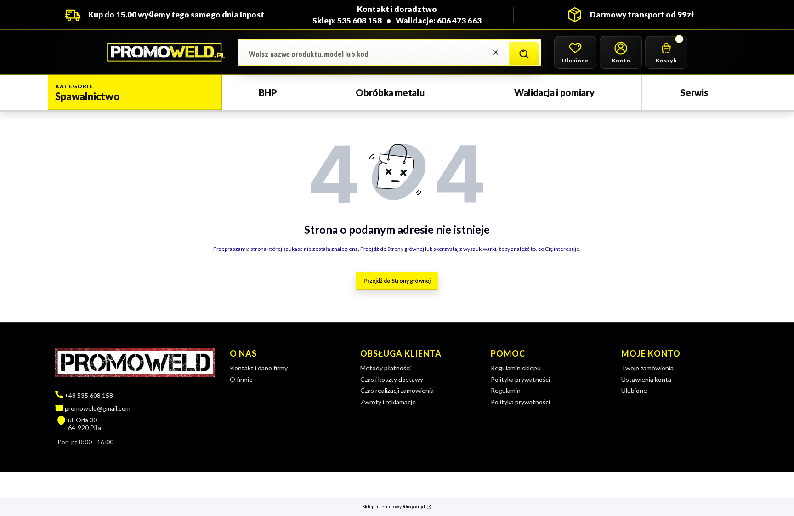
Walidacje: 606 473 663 (439, 20)
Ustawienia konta (646, 379)
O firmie (241, 379)
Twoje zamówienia (647, 368)
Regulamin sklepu (516, 368)
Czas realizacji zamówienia (397, 390)
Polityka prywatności (520, 379)
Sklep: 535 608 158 (347, 20)
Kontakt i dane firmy (259, 368)
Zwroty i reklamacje (388, 402)
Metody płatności (385, 368)
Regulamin (506, 390)
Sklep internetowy (394, 506)
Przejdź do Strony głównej (397, 280)
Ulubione (634, 390)
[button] (524, 54)
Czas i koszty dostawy (391, 379)
